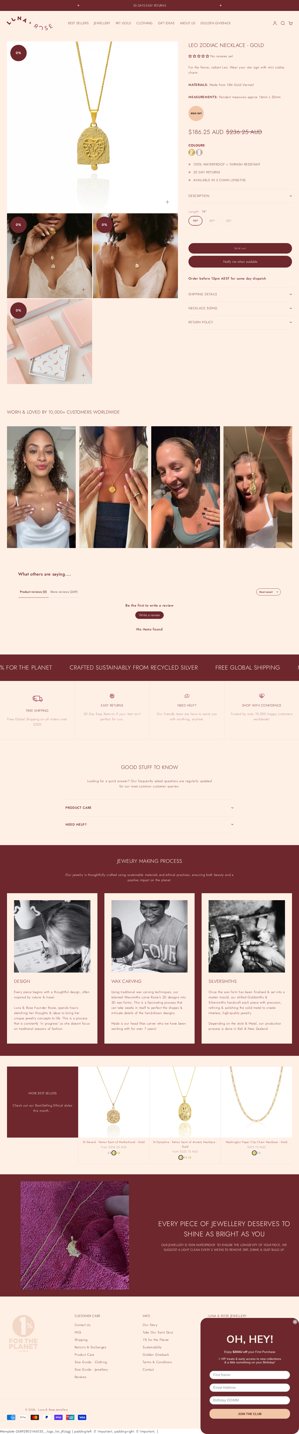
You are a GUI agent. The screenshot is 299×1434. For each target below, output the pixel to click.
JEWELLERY (102, 23)
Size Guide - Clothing (91, 1362)
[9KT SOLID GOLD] (118, 1153)
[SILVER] (199, 152)
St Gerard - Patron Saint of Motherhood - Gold (113, 1142)
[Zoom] (167, 202)
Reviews (80, 1377)
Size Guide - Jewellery (91, 1369)
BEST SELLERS (78, 23)
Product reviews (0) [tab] (33, 592)
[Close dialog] (295, 1322)
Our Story (150, 1325)
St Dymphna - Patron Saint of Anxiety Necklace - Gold (185, 1145)
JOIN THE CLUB (250, 1414)
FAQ (78, 1332)
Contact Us (83, 1325)
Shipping (81, 1339)
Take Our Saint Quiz (158, 1332)
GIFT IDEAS (166, 23)
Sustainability (152, 1347)
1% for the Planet (155, 1339)
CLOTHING (144, 23)
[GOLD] (191, 152)
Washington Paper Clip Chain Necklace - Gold (256, 1142)
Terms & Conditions (157, 1362)
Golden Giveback (156, 1354)
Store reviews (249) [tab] (64, 592)
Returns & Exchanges (90, 1347)
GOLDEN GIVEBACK (216, 23)
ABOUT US (187, 23)
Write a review (149, 615)
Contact (148, 1369)
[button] (198, 56)
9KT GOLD (123, 23)
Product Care (84, 1354)
